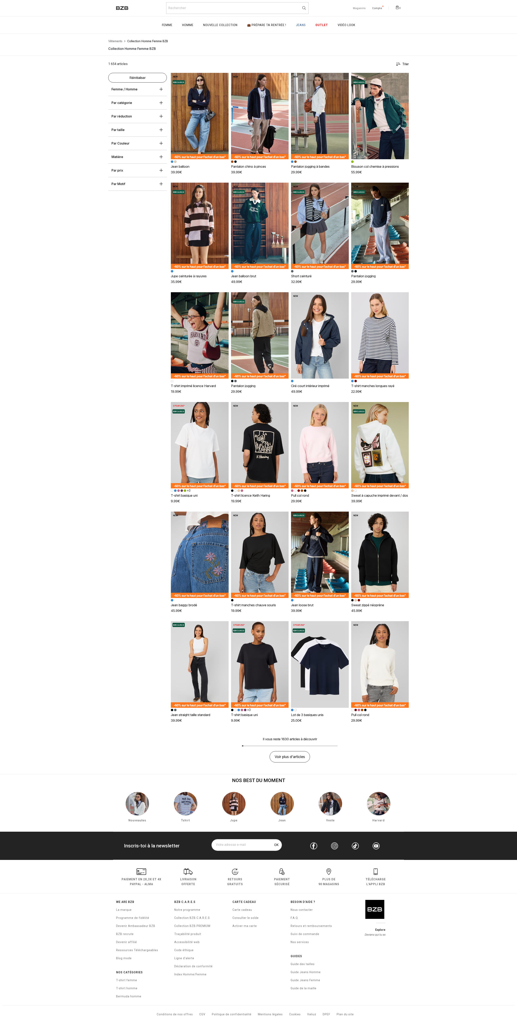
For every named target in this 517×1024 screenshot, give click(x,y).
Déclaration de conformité (193, 966)
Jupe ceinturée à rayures (189, 276)
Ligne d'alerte (184, 958)
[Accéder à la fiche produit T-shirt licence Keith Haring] (260, 445)
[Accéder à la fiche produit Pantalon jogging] (380, 226)
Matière (117, 157)
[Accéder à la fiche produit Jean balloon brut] (260, 226)
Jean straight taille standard (190, 715)
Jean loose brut (302, 605)
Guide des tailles (303, 964)
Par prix (117, 170)
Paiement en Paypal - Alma (141, 882)
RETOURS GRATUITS (235, 882)
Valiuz (311, 1014)
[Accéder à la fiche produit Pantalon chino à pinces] (260, 116)
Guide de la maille (303, 988)
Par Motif (118, 184)
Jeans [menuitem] (301, 25)
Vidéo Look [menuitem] (346, 25)
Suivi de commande (305, 934)
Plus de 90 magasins (328, 882)
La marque (124, 909)
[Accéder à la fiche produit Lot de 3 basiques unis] (320, 664)
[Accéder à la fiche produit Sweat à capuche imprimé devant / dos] (380, 445)
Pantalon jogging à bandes (310, 166)
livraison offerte (188, 882)
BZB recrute (125, 934)
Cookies (295, 1014)
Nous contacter (302, 909)
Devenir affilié (126, 942)
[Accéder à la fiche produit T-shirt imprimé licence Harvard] (200, 335)
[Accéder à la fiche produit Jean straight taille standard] (200, 664)
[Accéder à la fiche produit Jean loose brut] (320, 555)
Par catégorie (121, 103)
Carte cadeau (242, 909)
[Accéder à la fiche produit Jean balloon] (200, 116)
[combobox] (237, 8)
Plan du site (345, 1014)
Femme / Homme (124, 89)
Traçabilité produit (187, 934)
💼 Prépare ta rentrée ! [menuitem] (266, 25)
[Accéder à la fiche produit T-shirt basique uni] (200, 445)
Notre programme (187, 909)
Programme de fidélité (132, 917)
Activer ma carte (244, 926)
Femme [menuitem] (167, 25)
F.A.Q (294, 917)
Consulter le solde (245, 917)
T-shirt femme (126, 980)
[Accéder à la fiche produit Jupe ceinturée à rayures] (200, 226)
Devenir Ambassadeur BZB (135, 926)
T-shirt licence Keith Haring (250, 495)
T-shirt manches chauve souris (253, 605)
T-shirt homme (127, 988)
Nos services (300, 942)
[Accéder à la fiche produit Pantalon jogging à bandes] (320, 116)
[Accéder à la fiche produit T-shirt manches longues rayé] (380, 335)
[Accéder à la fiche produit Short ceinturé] (320, 226)
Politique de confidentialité (231, 1014)
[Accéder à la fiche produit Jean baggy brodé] (200, 555)
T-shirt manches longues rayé (372, 386)
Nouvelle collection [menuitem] (220, 25)
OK (276, 845)
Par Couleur (120, 143)
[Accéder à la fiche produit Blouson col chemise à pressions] (380, 116)
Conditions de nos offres (175, 1014)
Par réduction (121, 116)
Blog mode (124, 958)
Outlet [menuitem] (321, 25)
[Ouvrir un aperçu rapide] (224, 77)
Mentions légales (270, 1014)
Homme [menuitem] (187, 25)
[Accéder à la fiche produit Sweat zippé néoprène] (380, 555)
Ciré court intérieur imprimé (310, 386)
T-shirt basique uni (184, 495)
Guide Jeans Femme (305, 980)
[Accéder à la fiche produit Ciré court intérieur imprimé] (320, 335)
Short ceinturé (301, 276)
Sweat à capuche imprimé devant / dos (379, 495)
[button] (223, 77)
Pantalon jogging (363, 276)
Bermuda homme (128, 996)
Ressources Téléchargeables (137, 950)
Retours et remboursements (311, 926)
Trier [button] (405, 64)
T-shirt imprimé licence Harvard (193, 386)
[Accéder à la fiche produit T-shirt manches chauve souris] (260, 555)
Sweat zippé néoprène (367, 605)
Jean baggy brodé (184, 605)
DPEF (326, 1014)
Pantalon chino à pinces (248, 166)
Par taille (118, 130)
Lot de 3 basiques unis (307, 715)
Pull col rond (300, 495)
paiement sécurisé (282, 882)
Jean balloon (180, 166)
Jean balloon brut (243, 276)
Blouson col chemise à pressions (375, 166)
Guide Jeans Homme (306, 972)
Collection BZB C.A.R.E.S (192, 917)
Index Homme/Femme (190, 974)
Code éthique (184, 950)
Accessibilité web (187, 942)
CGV (202, 1014)
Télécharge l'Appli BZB (376, 882)
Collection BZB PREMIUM (192, 926)
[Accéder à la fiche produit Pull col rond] (320, 445)
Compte (377, 8)
